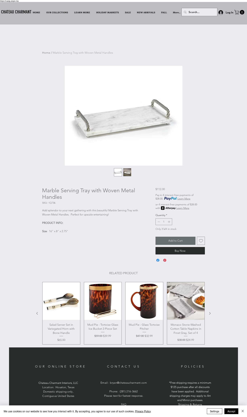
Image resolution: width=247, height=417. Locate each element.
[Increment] (169, 222)
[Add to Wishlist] (201, 241)
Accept (231, 411)
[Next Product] (210, 313)
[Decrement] (158, 222)
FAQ (124, 404)
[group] (123, 313)
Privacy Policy (143, 411)
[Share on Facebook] (158, 260)
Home (46, 52)
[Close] (242, 411)
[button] (82, 12)
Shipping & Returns (190, 404)
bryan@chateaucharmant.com (128, 382)
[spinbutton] (164, 222)
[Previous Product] (37, 313)
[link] (239, 12)
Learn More (183, 198)
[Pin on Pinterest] (165, 260)
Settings (214, 411)
